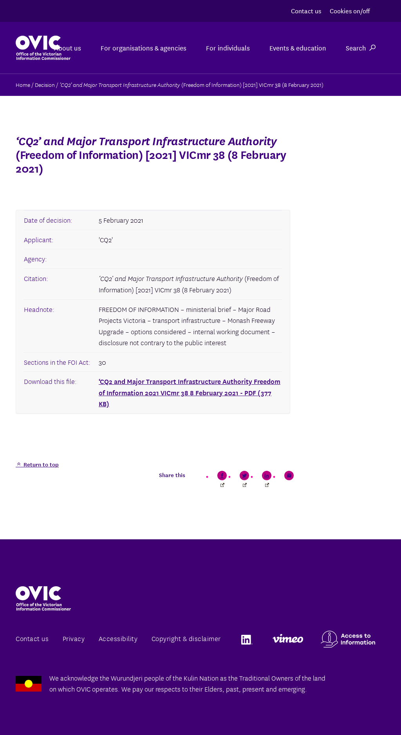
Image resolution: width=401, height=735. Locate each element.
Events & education (297, 47)
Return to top (40, 464)
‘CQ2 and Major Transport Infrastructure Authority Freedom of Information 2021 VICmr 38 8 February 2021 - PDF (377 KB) (189, 392)
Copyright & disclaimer (186, 638)
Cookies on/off (350, 10)
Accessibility (118, 638)
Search (356, 47)
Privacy (74, 638)
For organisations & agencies (143, 47)
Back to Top (363, 711)
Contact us (306, 10)
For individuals (228, 47)
